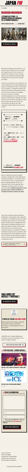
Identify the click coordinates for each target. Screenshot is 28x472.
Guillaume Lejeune (20, 319)
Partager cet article (10, 44)
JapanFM (18, 466)
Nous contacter (5, 453)
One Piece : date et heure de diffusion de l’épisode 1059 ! (13, 367)
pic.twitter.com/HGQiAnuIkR (10, 141)
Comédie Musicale (6, 12)
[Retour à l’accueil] (14, 2)
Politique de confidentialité (9, 456)
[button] (26, 8)
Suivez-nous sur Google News (13, 345)
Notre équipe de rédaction (8, 460)
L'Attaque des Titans (16, 12)
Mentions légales (6, 454)
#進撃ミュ (15, 139)
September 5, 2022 (18, 167)
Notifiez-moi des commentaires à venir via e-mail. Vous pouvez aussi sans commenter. (14, 421)
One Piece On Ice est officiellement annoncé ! (11, 384)
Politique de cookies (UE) (8, 458)
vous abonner (16, 421)
